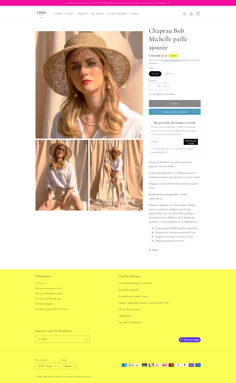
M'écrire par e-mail (190, 142)
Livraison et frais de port (48, 298)
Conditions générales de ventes (51, 308)
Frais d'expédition (171, 60)
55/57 (170, 74)
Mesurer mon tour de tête (48, 288)
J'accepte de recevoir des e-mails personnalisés (172, 150)
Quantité (153, 80)
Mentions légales (44, 303)
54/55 (157, 74)
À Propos (40, 283)
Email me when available (174, 111)
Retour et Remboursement (49, 293)
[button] (70, 14)
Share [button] (155, 249)
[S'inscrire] (86, 339)
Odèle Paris (47, 376)
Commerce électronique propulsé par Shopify (72, 376)
